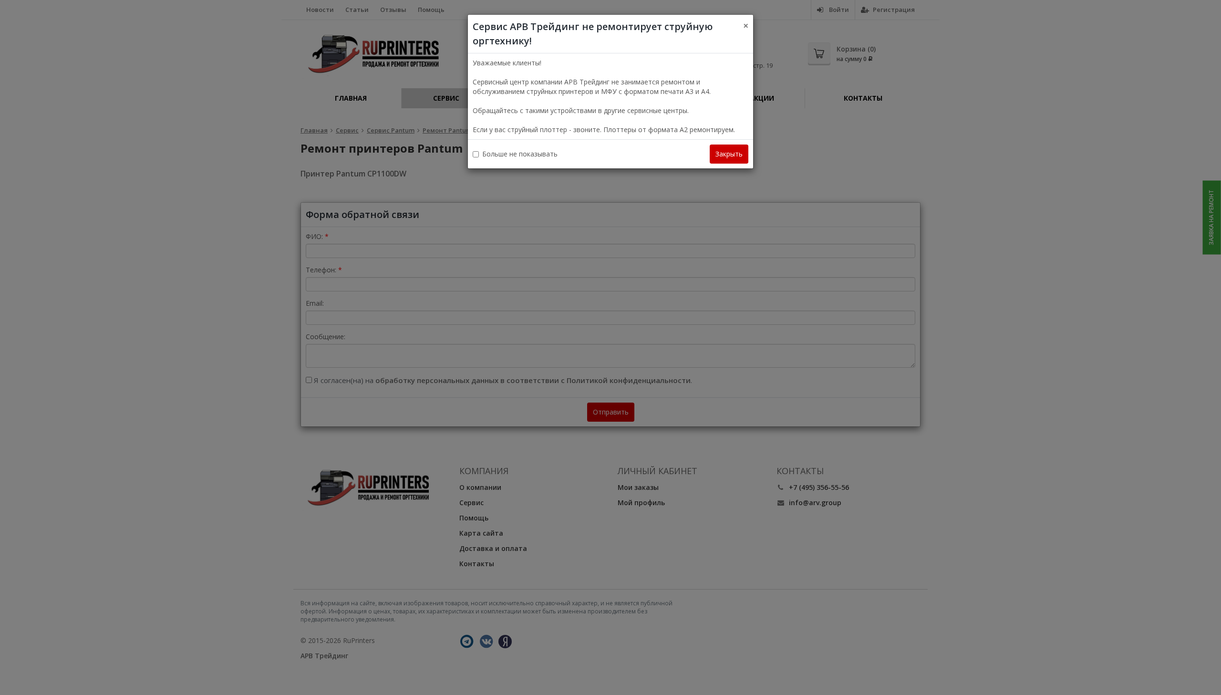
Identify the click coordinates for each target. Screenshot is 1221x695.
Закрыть (729, 153)
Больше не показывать (520, 153)
